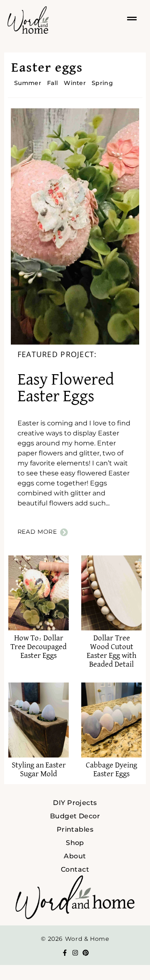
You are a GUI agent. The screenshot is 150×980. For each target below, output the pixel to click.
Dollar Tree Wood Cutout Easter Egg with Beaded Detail (111, 651)
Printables (75, 829)
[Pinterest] (85, 953)
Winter (75, 83)
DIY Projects (75, 803)
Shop (75, 843)
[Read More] (64, 532)
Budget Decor (75, 816)
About (75, 856)
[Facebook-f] (65, 953)
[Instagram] (75, 953)
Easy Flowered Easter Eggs (66, 388)
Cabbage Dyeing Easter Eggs (111, 769)
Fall (52, 83)
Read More (37, 531)
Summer (27, 83)
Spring (102, 83)
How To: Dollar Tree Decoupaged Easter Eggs (38, 647)
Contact (75, 869)
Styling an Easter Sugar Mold (39, 769)
